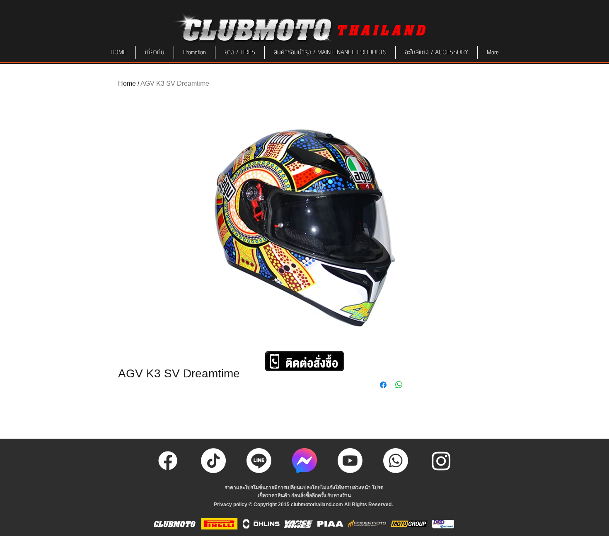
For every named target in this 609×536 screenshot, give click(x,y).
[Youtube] (350, 460)
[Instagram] (441, 460)
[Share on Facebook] (383, 385)
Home (127, 83)
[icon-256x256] (304, 460)
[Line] (259, 460)
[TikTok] (213, 460)
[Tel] (395, 460)
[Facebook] (167, 460)
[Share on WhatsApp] (399, 385)
